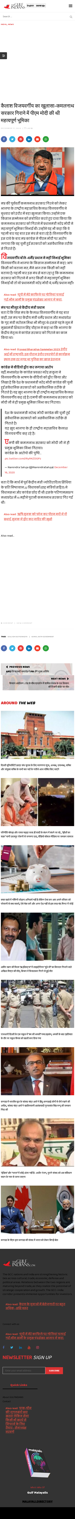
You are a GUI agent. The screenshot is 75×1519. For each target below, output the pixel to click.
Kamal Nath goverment (43, 636)
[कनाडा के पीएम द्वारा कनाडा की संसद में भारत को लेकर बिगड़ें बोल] (37, 1209)
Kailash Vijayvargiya (18, 636)
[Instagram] (37, 1347)
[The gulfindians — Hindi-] (15, 6)
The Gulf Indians (22, 1511)
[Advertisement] (37, 63)
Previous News (19, 667)
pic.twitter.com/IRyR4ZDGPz (23, 458)
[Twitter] (11, 1347)
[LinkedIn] (20, 1347)
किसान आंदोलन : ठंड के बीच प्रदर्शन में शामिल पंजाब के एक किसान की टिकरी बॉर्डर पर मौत (39, 685)
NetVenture (48, 1515)
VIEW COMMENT (24, 623)
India (4, 24)
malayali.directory (37, 1502)
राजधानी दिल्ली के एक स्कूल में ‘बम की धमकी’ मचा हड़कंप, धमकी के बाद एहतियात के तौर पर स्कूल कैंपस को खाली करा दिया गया (36, 1036)
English (30, 5)
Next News (58, 678)
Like (29, 128)
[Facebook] (3, 1347)
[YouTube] (29, 1347)
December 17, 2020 (11, 128)
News (11, 24)
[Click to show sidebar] (3, 55)
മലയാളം (40, 5)
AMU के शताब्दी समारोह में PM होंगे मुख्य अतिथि (27, 671)
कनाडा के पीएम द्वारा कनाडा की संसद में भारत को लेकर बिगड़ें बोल (29, 1240)
